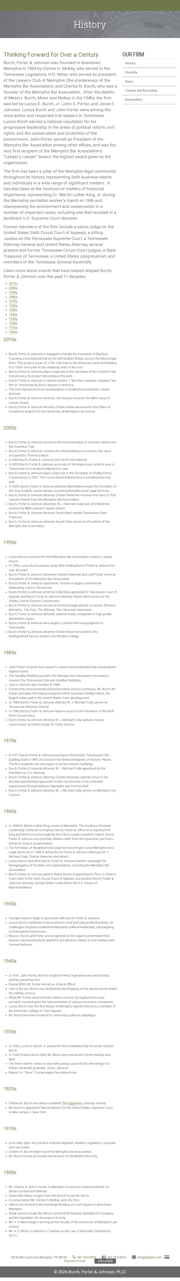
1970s (13, 301)
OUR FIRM (133, 54)
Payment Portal (74, 1261)
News (129, 81)
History (130, 63)
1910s (13, 327)
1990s (13, 292)
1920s (13, 323)
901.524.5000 (86, 1257)
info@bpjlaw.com (149, 1257)
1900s (13, 332)
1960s (13, 305)
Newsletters (134, 99)
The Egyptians (72, 1103)
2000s (13, 288)
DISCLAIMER (105, 1261)
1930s (13, 319)
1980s (13, 297)
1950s (13, 310)
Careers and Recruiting (141, 90)
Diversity (131, 72)
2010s (13, 283)
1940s (13, 314)
